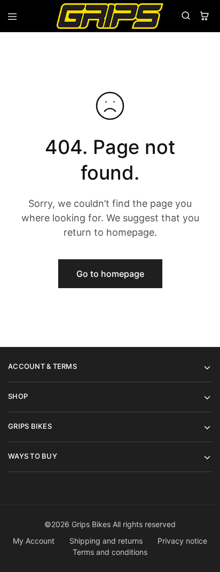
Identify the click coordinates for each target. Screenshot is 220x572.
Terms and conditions (110, 551)
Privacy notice (182, 540)
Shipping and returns (106, 540)
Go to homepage (110, 273)
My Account (33, 540)
